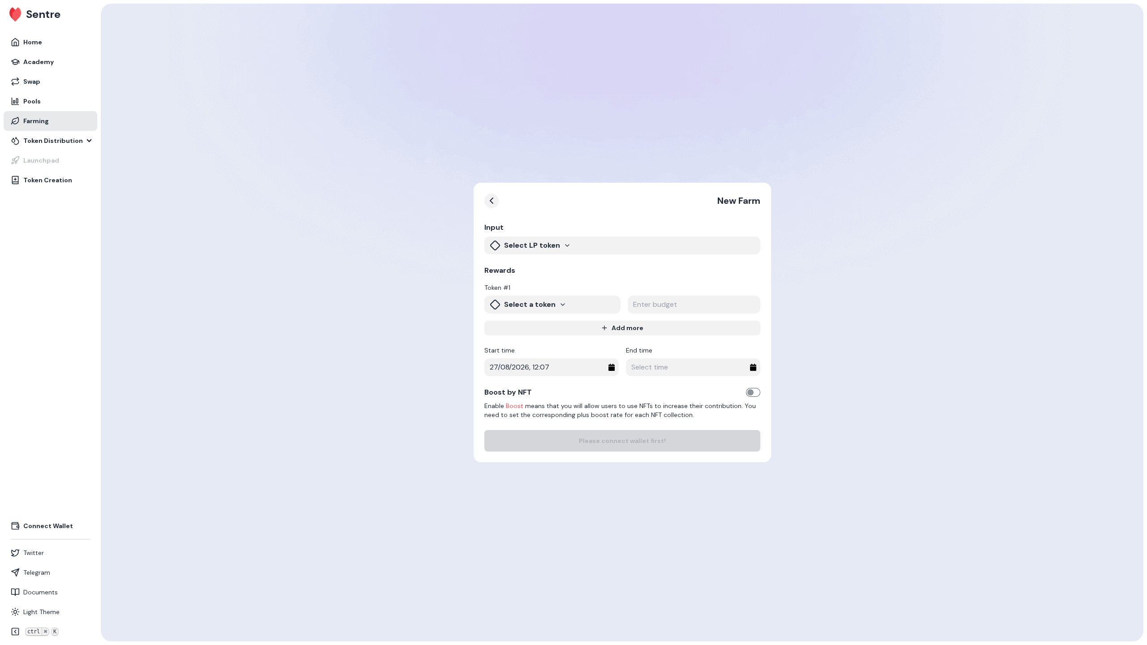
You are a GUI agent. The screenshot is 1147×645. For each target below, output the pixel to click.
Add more (627, 328)
